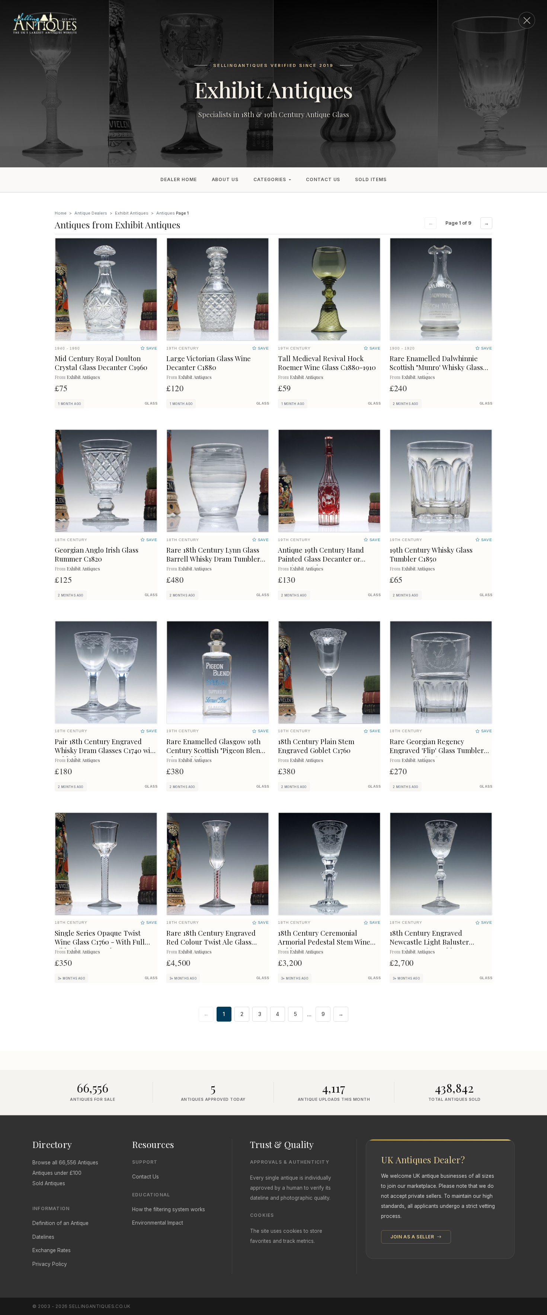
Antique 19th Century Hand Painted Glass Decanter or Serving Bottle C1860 (321, 558)
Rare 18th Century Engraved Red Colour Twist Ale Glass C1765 (211, 941)
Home (61, 213)
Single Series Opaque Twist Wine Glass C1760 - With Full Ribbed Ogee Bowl (100, 941)
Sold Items (371, 179)
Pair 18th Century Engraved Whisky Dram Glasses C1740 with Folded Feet (106, 750)
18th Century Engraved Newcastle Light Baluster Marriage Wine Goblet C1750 (434, 941)
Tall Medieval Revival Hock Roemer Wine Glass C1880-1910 (327, 363)
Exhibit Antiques (131, 213)
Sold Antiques (48, 1183)
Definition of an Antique (60, 1223)
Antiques (165, 213)
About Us (225, 179)
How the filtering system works (168, 1209)
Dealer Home (178, 179)
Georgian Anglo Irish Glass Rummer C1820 (96, 554)
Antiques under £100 (56, 1173)
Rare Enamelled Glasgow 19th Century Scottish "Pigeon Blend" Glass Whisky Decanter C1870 (216, 750)
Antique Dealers (90, 213)
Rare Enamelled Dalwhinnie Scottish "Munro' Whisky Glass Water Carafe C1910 (436, 367)
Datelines (43, 1237)
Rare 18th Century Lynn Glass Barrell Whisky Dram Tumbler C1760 (213, 558)
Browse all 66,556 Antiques (65, 1163)
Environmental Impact (157, 1223)
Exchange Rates (51, 1250)
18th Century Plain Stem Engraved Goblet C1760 (316, 746)
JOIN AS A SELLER (412, 1237)
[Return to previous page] (526, 20)
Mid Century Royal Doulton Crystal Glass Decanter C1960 (101, 363)
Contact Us (323, 179)
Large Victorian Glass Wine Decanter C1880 (208, 363)
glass (151, 403)
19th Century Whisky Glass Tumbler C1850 (431, 554)
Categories (269, 179)
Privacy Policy (49, 1264)
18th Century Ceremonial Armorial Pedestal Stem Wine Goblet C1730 (324, 941)
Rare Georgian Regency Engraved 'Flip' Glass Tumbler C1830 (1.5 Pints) (437, 750)
